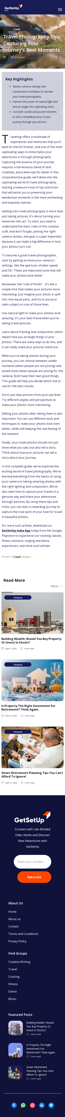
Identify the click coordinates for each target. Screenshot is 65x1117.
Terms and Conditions (23, 934)
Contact (13, 926)
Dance (12, 991)
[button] (59, 9)
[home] (13, 8)
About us (14, 919)
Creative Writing (19, 962)
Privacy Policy (17, 941)
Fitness (13, 984)
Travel (16, 29)
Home (12, 912)
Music (12, 999)
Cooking (14, 977)
